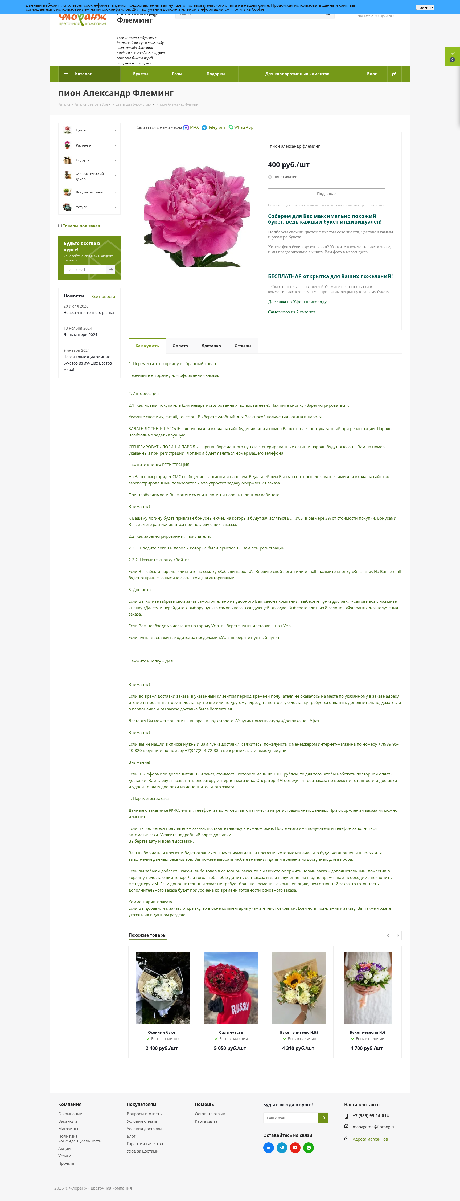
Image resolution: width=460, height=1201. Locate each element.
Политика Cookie (248, 9)
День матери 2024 (80, 334)
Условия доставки (144, 1128)
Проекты (66, 1163)
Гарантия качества (145, 1143)
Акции (64, 1148)
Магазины (68, 1128)
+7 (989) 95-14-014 (371, 1115)
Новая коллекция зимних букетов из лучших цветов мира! (88, 363)
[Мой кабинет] (394, 74)
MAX (194, 127)
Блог (131, 1136)
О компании (70, 1113)
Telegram (216, 127)
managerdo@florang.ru (374, 1126)
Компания (69, 1104)
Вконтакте (268, 1147)
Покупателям (142, 1104)
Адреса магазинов (370, 1139)
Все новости (103, 296)
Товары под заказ (81, 225)
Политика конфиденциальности (80, 1138)
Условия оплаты (142, 1121)
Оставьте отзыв (210, 1113)
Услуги (64, 1155)
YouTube (295, 1147)
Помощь (204, 1104)
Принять (425, 7)
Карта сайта (206, 1121)
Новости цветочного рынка (89, 312)
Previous (388, 935)
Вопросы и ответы (145, 1113)
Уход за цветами (143, 1151)
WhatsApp (243, 127)
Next (397, 935)
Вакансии (67, 1121)
